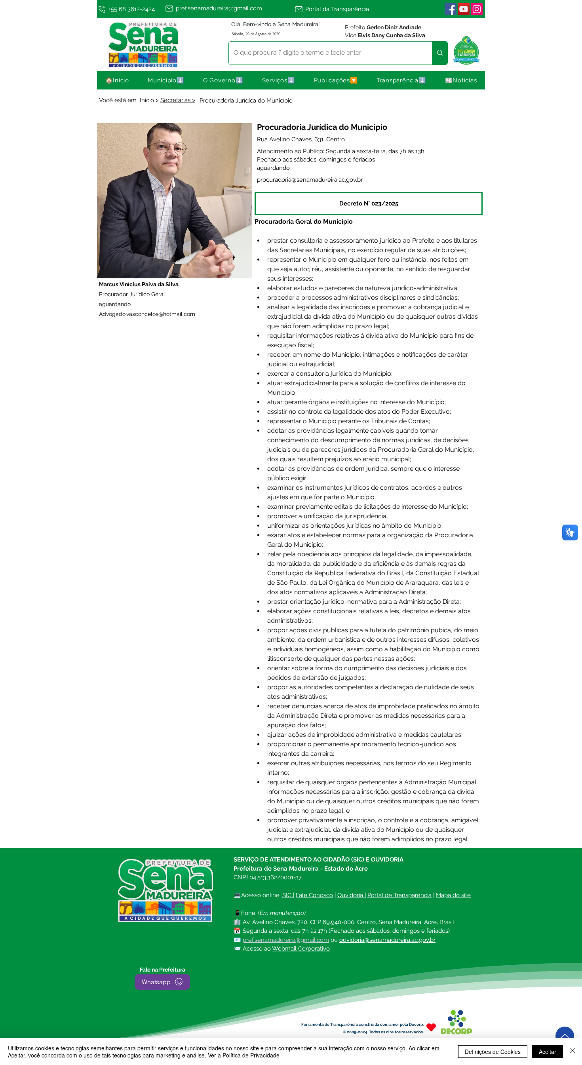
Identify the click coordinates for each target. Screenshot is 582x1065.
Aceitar (547, 1051)
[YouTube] (464, 9)
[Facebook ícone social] (450, 9)
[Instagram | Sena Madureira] (477, 9)
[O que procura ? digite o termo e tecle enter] (439, 53)
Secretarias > (177, 100)
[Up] (564, 1036)
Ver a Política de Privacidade (244, 1055)
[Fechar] (572, 1051)
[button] (166, 80)
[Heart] (431, 1027)
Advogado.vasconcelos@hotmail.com (147, 314)
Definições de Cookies (493, 1051)
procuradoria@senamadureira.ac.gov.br (310, 179)
